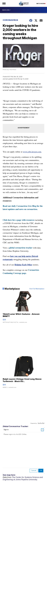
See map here (9, 475)
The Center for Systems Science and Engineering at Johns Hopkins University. (23, 478)
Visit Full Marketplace (36, 288)
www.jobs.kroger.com (32, 151)
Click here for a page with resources (19, 219)
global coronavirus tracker (20, 247)
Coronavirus (10, 20)
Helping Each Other (23, 264)
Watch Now (40, 3)
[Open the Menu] (4, 3)
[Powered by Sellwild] (41, 423)
